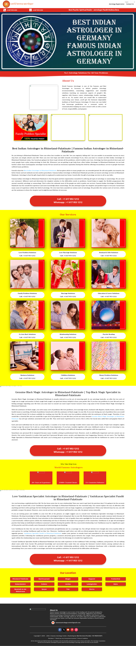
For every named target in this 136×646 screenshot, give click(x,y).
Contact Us (130, 4)
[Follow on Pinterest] (72, 630)
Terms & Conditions (82, 638)
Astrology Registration (116, 4)
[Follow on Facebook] (60, 630)
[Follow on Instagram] (76, 630)
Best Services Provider (84, 636)
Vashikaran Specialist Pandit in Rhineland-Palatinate (42, 533)
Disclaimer (51, 638)
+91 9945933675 (97, 636)
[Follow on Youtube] (68, 630)
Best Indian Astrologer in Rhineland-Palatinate (40, 170)
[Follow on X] (64, 630)
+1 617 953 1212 (12, 10)
